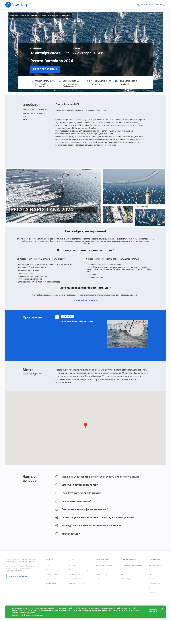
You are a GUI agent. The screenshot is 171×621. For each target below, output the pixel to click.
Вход (162, 5)
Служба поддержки (126, 579)
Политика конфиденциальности (131, 565)
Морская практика (75, 579)
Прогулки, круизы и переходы (79, 570)
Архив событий (51, 583)
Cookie (122, 574)
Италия (42, 15)
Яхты (150, 574)
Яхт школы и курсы (75, 574)
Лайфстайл (152, 588)
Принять (153, 611)
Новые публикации (155, 565)
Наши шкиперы (51, 579)
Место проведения (45, 69)
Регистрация (147, 5)
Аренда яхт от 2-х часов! (77, 583)
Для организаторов (102, 570)
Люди (151, 570)
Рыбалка (72, 588)
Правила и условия (126, 570)
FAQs (98, 579)
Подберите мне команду (85, 300)
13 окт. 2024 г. (67, 317)
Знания (151, 597)
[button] (101, 478)
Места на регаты (28, 15)
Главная (14, 15)
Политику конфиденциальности (36, 615)
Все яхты (49, 588)
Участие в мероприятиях (104, 565)
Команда (49, 570)
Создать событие (18, 576)
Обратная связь (51, 574)
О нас (48, 565)
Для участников (101, 574)
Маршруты (152, 579)
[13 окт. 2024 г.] (57, 317)
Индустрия (152, 592)
